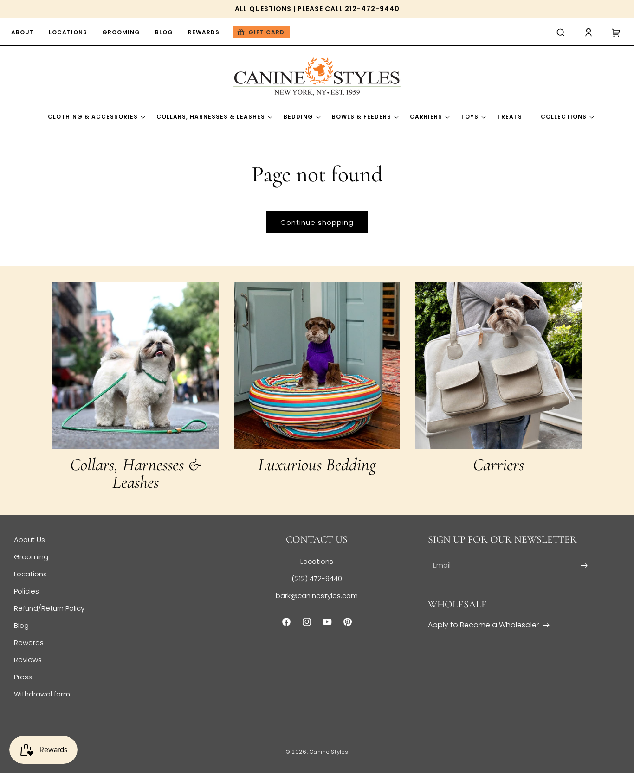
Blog (21, 625)
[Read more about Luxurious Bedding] (317, 365)
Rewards (29, 642)
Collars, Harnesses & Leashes (135, 473)
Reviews (28, 659)
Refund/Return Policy (49, 608)
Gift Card (266, 32)
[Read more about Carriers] (498, 365)
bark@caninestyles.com (317, 596)
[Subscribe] (584, 565)
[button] (561, 32)
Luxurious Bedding (317, 464)
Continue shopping (317, 222)
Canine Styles (329, 751)
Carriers (498, 464)
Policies (26, 591)
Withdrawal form (42, 694)
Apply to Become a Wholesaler (483, 625)
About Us (29, 539)
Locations (30, 574)
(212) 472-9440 (316, 578)
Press (23, 677)
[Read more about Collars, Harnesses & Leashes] (135, 365)
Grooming (31, 557)
